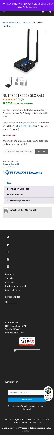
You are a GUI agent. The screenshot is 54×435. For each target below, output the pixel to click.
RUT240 (21, 125)
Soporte (9, 278)
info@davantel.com (14, 332)
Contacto (9, 274)
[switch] (48, 398)
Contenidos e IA (12, 290)
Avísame (41, 151)
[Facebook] (7, 237)
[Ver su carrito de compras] (42, 12)
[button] (46, 32)
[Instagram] (7, 266)
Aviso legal (10, 282)
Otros (24, 22)
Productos (15, 22)
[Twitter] (7, 245)
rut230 (12, 166)
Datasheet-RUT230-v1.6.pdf (23, 209)
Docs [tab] (9, 182)
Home (5, 22)
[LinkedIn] (7, 252)
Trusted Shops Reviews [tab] (18, 200)
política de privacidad (27, 406)
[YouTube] (7, 259)
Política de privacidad (15, 286)
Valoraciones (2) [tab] (15, 194)
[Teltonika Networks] (22, 173)
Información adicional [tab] (18, 188)
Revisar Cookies (12, 296)
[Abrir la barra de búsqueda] (50, 12)
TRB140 (30, 125)
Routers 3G (15, 164)
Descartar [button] (33, 7)
